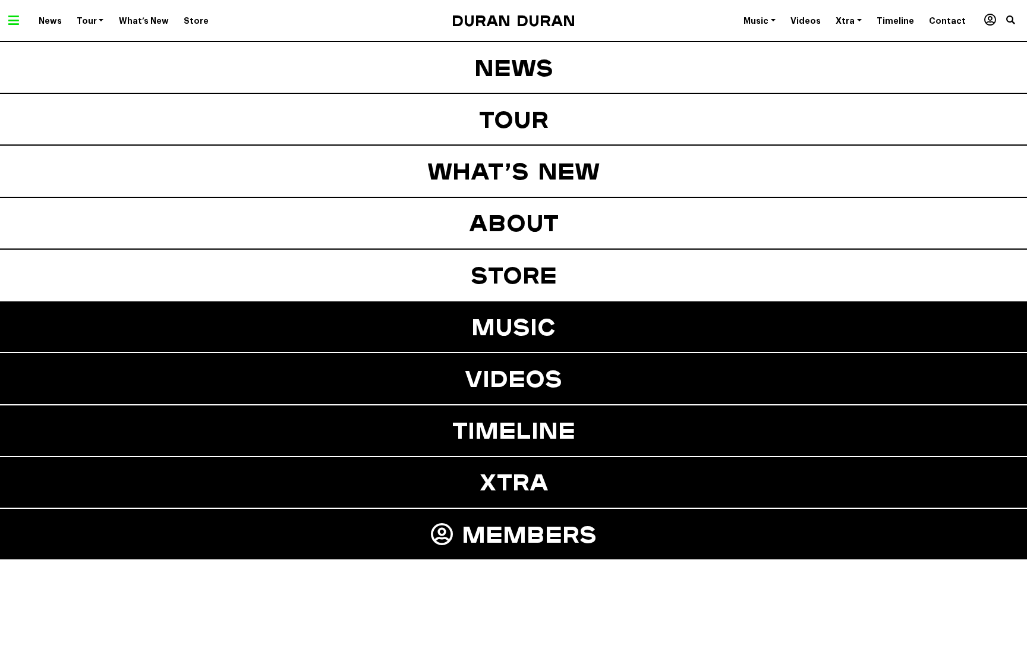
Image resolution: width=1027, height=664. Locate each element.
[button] (1016, 21)
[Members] (990, 21)
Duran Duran (513, 20)
